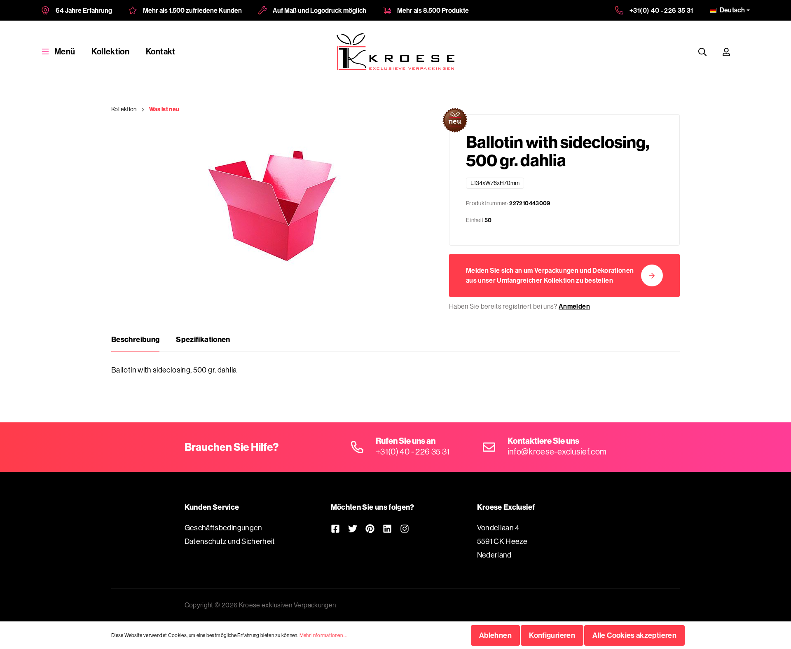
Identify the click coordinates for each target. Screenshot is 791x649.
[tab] (135, 339)
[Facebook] (335, 528)
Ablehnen (495, 635)
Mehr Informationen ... (323, 635)
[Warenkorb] (746, 51)
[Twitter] (352, 528)
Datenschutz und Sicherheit (230, 541)
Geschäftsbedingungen (223, 527)
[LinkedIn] (387, 528)
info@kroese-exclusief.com (557, 451)
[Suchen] (702, 52)
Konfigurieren (552, 635)
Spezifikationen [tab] (203, 339)
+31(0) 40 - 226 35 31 (661, 10)
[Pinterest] (369, 528)
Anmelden (574, 306)
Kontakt (161, 51)
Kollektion (110, 51)
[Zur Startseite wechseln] (395, 51)
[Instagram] (404, 528)
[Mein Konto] (726, 52)
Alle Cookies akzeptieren (634, 635)
